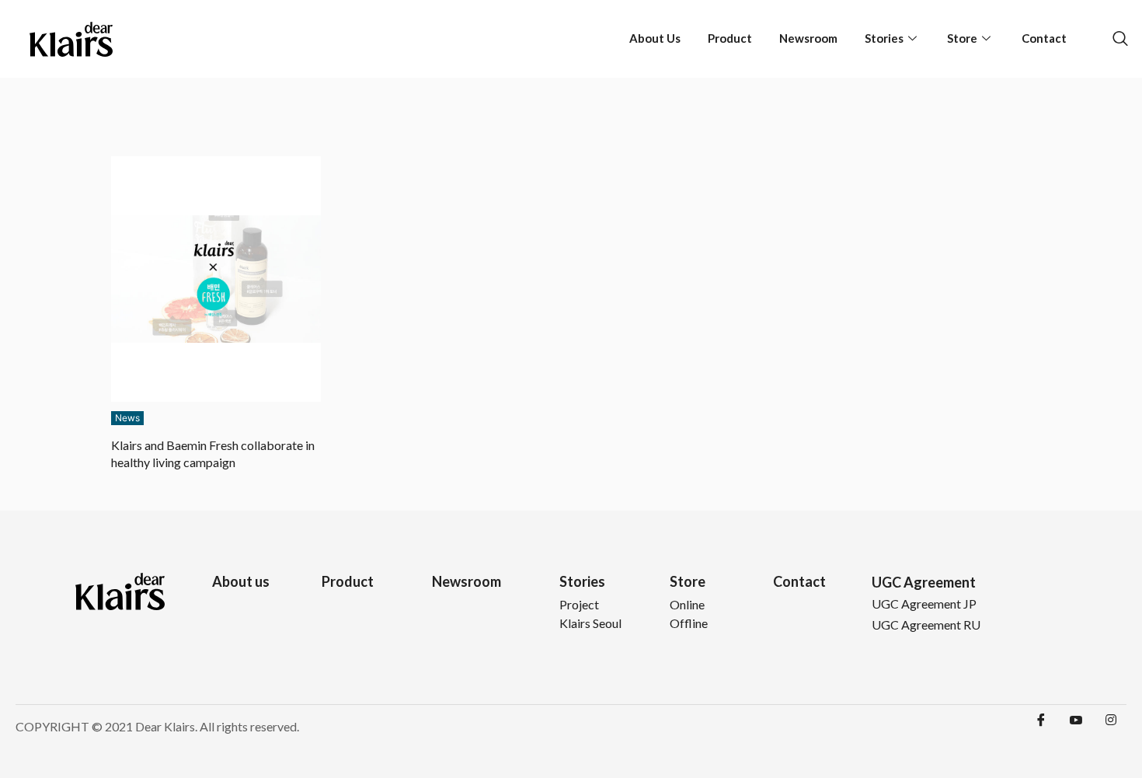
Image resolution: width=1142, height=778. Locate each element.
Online (687, 604)
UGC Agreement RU (926, 624)
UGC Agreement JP (924, 603)
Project (579, 604)
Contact (1044, 38)
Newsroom (808, 38)
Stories (884, 38)
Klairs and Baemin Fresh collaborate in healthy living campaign (213, 453)
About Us (655, 38)
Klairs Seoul (590, 623)
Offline (689, 623)
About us (241, 581)
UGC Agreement (924, 582)
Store (962, 38)
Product (730, 38)
